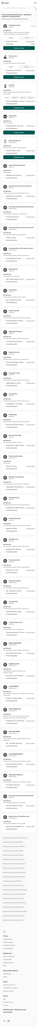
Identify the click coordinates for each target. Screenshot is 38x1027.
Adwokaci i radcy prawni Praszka (13, 855)
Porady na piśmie (8, 948)
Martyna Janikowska (16, 456)
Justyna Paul (13, 393)
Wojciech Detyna (14, 140)
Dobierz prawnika (8, 962)
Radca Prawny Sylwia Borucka (19, 816)
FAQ (4, 999)
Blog (4, 966)
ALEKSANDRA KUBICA (16, 754)
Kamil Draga (13, 414)
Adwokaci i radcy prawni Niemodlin (14, 877)
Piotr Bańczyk (13, 539)
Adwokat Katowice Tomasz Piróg (20, 186)
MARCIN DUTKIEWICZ (16, 775)
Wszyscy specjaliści (8, 956)
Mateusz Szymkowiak (16, 477)
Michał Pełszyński (15, 518)
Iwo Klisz (12, 85)
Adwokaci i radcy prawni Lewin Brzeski (15, 890)
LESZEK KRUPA (14, 686)
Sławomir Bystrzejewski (17, 165)
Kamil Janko (13, 116)
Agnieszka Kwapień (15, 331)
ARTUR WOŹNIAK (14, 731)
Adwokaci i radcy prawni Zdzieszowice (15, 838)
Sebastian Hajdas (15, 580)
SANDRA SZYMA (14, 664)
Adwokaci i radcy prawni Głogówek (14, 894)
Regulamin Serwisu (8, 991)
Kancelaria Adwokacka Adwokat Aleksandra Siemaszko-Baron (22, 206)
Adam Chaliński (14, 310)
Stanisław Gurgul (14, 25)
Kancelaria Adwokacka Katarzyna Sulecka (22, 227)
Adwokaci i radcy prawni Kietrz (12, 881)
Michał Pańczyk (14, 497)
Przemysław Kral (14, 560)
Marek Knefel (13, 269)
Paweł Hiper (13, 290)
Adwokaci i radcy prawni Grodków (14, 846)
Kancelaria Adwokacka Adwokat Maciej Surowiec (22, 795)
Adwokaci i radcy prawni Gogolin (13, 868)
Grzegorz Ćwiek (14, 373)
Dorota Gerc (13, 56)
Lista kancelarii (7, 959)
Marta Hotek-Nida (15, 435)
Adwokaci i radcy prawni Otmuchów (14, 872)
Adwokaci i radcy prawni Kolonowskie (15, 911)
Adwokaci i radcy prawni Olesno (13, 842)
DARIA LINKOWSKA (15, 643)
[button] (35, 3)
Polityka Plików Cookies (10, 988)
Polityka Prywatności (9, 985)
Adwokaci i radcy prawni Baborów (13, 916)
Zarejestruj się (7, 973)
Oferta (5, 977)
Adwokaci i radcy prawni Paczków (13, 859)
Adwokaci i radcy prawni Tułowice (13, 898)
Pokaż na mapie (30, 41)
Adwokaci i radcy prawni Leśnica (13, 920)
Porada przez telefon (9, 945)
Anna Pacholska (14, 352)
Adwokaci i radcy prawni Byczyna (13, 907)
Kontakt (5, 1005)
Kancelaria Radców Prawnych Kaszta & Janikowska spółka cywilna (22, 248)
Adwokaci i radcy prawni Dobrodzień (14, 903)
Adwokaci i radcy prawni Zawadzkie (14, 864)
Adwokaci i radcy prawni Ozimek (13, 851)
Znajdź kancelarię (8, 942)
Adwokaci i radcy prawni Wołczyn (13, 885)
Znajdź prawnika (7, 939)
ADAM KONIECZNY (15, 709)
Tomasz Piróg (13, 601)
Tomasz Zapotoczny (16, 622)
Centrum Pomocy (8, 1002)
